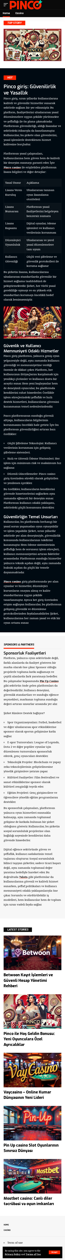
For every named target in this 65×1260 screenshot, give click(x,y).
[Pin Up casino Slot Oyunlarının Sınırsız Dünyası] (32, 1123)
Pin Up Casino (49, 681)
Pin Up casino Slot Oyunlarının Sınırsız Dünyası (31, 1148)
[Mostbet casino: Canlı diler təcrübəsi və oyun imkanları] (32, 1176)
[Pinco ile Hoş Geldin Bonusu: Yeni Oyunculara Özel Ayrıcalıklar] (32, 1011)
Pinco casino (12, 167)
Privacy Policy (13, 1254)
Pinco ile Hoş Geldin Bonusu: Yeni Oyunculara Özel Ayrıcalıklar (29, 1039)
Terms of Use (33, 1254)
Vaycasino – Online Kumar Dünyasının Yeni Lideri (27, 1095)
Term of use (15, 1242)
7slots (23, 877)
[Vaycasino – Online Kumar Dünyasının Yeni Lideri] (32, 1070)
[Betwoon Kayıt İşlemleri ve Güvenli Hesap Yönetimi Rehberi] (32, 953)
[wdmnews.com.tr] (26, 4)
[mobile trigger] (7, 4)
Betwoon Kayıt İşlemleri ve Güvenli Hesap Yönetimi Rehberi (28, 980)
